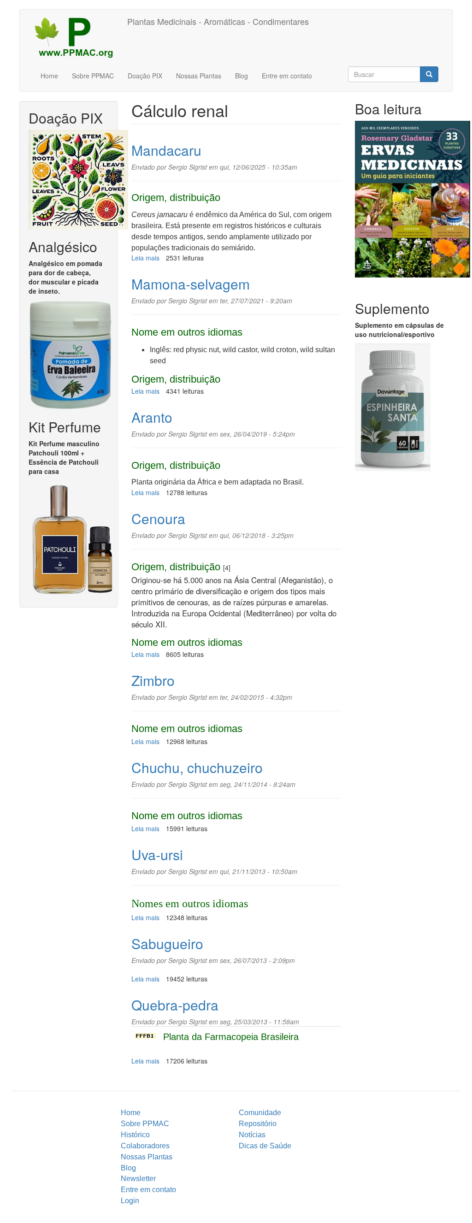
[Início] (77, 36)
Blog (241, 75)
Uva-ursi (157, 854)
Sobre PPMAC (93, 75)
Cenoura (158, 518)
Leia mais (145, 257)
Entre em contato (287, 75)
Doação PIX (145, 75)
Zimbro (153, 680)
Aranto (151, 417)
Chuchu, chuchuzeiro (197, 767)
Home (49, 75)
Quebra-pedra (174, 1005)
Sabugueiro (167, 943)
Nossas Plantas (198, 75)
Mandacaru (166, 150)
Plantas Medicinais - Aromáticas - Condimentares (218, 21)
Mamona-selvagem (190, 284)
